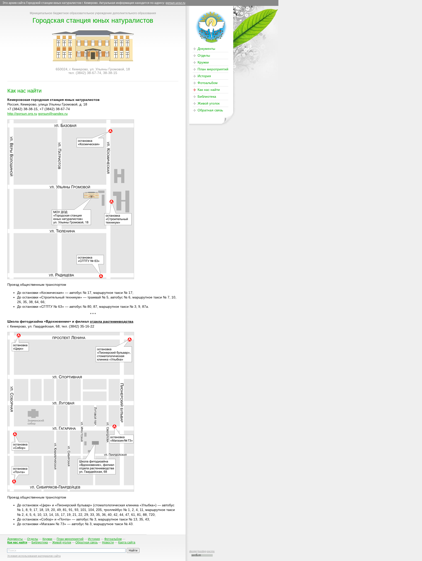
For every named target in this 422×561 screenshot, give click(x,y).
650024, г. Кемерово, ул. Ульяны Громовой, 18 (93, 69)
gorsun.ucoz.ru (175, 3)
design (193, 551)
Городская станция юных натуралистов (92, 20)
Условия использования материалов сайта (34, 555)
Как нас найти (209, 90)
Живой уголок (209, 103)
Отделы (204, 55)
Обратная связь (210, 110)
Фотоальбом (208, 83)
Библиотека (207, 96)
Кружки (203, 62)
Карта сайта (126, 542)
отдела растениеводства (111, 321)
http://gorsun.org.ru (22, 114)
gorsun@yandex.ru (53, 114)
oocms (211, 551)
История (204, 76)
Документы (206, 49)
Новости (108, 542)
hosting (202, 551)
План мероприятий (213, 69)
